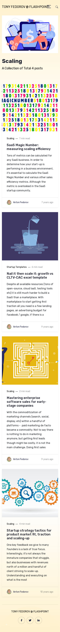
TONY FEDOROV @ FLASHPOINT (25, 7)
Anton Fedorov (20, 202)
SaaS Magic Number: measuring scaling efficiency (29, 147)
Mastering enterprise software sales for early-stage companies (26, 401)
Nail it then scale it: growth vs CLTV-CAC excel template (30, 275)
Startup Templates (17, 267)
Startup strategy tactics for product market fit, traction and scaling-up (29, 534)
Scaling (10, 138)
